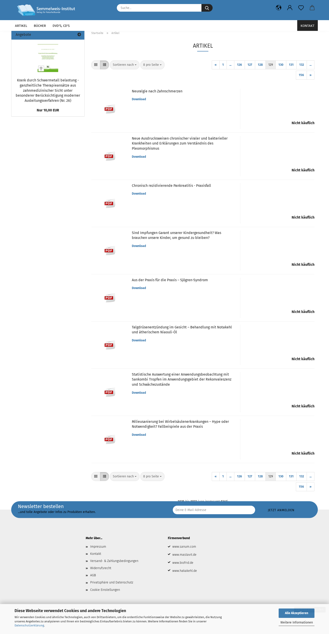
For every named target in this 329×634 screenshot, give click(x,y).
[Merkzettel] (301, 8)
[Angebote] (79, 34)
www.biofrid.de (182, 563)
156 (301, 75)
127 (250, 65)
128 (260, 65)
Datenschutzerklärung (29, 625)
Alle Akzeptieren (296, 613)
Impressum (98, 547)
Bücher (40, 26)
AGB (93, 575)
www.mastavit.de (184, 555)
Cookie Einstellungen (105, 590)
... (230, 65)
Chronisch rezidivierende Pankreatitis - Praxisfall (171, 185)
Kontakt (307, 26)
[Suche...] (207, 8)
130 (280, 65)
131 (291, 65)
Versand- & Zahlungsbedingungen (114, 561)
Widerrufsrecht (100, 568)
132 (301, 65)
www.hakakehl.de (184, 571)
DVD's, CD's (61, 26)
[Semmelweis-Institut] (48, 10)
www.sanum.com (184, 547)
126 (239, 65)
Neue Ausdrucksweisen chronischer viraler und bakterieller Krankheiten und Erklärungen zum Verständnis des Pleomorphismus (180, 143)
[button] (278, 8)
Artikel (21, 26)
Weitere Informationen (296, 622)
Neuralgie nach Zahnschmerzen (157, 91)
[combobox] (124, 64)
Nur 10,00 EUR (48, 110)
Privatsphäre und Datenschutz (111, 582)
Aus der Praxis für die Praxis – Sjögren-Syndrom (170, 280)
